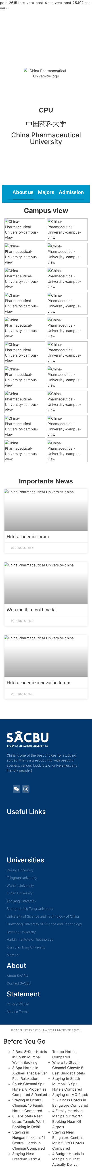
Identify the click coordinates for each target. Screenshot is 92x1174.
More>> (13, 955)
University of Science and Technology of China (43, 916)
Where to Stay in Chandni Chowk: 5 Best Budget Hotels (68, 1067)
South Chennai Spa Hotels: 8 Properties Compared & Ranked (29, 1089)
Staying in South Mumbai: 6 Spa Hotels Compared (67, 1083)
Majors (46, 192)
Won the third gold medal (31, 609)
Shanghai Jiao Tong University (30, 908)
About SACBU (17, 976)
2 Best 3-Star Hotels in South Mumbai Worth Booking (29, 1057)
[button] (83, 24)
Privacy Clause (18, 1004)
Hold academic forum (28, 536)
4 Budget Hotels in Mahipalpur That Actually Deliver (68, 1159)
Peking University (20, 870)
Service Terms (18, 1012)
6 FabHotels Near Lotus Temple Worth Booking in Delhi (29, 1121)
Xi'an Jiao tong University (26, 947)
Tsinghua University (22, 878)
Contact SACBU (19, 983)
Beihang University (21, 932)
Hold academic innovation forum (38, 682)
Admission (71, 192)
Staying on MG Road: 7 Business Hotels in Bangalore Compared (70, 1100)
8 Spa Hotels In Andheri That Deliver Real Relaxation (29, 1073)
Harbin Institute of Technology (30, 939)
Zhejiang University (21, 901)
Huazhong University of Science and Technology (44, 924)
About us (23, 192)
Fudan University (20, 893)
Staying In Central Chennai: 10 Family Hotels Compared (28, 1105)
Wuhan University (20, 885)
